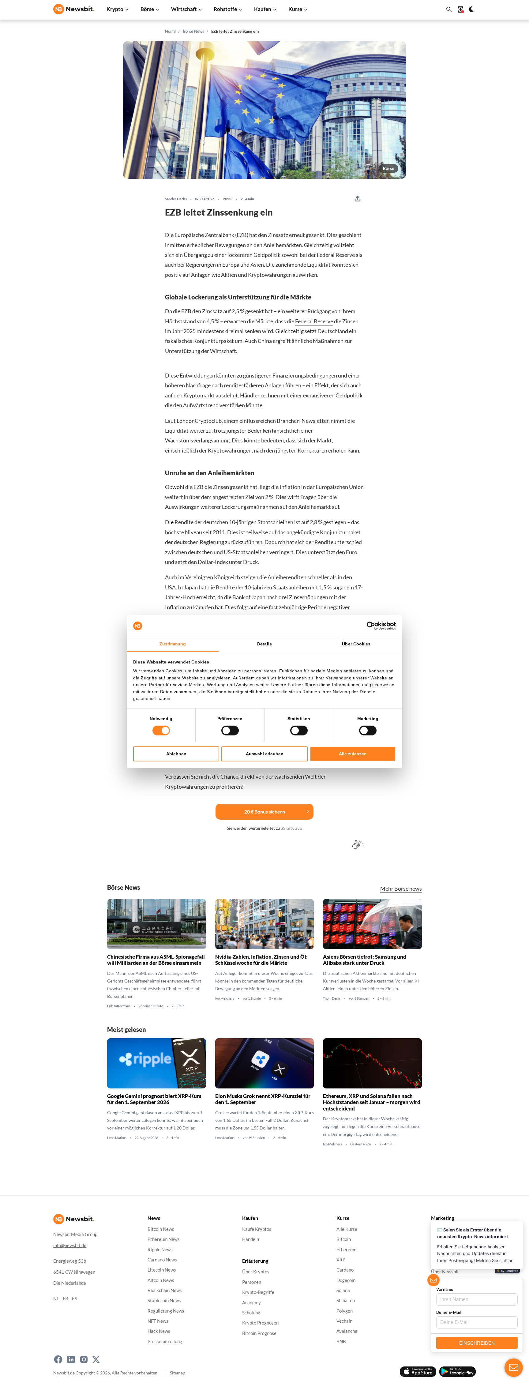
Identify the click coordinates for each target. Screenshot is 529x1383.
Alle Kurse (346, 1229)
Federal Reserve (314, 321)
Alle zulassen (353, 753)
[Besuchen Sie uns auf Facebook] (58, 1359)
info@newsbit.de (69, 1245)
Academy (251, 1302)
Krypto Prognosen (260, 1323)
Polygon (344, 1310)
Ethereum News (164, 1239)
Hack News (159, 1331)
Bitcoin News (161, 1229)
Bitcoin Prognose (259, 1333)
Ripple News (160, 1249)
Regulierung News (166, 1310)
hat (268, 311)
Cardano (345, 1270)
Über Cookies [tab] (356, 643)
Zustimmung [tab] (172, 643)
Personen (251, 1282)
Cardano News (162, 1259)
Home (170, 31)
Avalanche (346, 1331)
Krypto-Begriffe (258, 1292)
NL (56, 1298)
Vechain (344, 1321)
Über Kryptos (255, 1272)
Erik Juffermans (118, 1006)
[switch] (230, 730)
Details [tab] (264, 643)
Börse (147, 9)
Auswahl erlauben (264, 753)
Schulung (251, 1312)
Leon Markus (116, 1137)
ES (74, 1298)
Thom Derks (332, 998)
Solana (343, 1290)
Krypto (115, 9)
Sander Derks (176, 199)
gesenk (253, 311)
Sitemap (177, 1372)
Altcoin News (161, 1280)
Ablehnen (176, 753)
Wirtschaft (184, 9)
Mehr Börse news (401, 888)
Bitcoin (343, 1239)
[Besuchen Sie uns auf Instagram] (84, 1359)
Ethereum (346, 1249)
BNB (341, 1341)
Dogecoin (345, 1280)
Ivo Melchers (224, 998)
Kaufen (262, 9)
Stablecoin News (164, 1300)
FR (65, 1298)
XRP (340, 1259)
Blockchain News (165, 1290)
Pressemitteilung (165, 1341)
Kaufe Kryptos (256, 1229)
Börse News (193, 31)
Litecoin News (162, 1270)
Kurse (295, 9)
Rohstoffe (225, 9)
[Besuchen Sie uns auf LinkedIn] (71, 1359)
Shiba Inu (345, 1300)
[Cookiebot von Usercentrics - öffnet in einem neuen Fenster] (369, 626)
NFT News (158, 1321)
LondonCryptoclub (199, 420)
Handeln (250, 1239)
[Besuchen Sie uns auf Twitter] (96, 1359)
